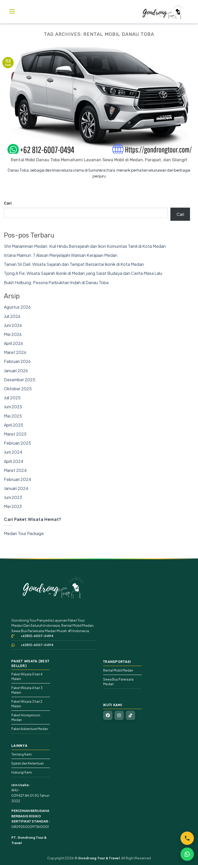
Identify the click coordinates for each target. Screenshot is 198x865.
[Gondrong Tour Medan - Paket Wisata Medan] (163, 11)
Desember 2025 (19, 379)
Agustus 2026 (17, 307)
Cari (8, 203)
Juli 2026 (12, 316)
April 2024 (13, 461)
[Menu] (12, 11)
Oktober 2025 (18, 388)
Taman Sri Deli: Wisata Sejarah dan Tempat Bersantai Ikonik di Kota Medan (74, 264)
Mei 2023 (13, 506)
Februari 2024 (17, 479)
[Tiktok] (130, 715)
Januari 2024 (16, 488)
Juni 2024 (13, 452)
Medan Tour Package (24, 533)
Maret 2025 (15, 434)
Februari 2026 (17, 361)
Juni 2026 (13, 325)
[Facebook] (107, 715)
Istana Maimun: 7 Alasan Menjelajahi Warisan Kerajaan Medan (60, 255)
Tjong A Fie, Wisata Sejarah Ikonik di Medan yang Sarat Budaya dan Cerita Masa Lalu (83, 273)
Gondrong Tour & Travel (99, 858)
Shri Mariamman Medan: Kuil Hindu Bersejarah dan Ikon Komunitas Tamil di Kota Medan (85, 246)
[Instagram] (119, 715)
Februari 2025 (17, 443)
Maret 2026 (15, 352)
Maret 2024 (15, 470)
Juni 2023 (13, 497)
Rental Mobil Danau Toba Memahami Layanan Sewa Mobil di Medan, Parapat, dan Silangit (99, 159)
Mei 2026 (13, 334)
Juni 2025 (13, 406)
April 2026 (13, 343)
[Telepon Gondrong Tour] (187, 838)
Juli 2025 (12, 397)
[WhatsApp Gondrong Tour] (187, 854)
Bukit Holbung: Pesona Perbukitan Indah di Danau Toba (56, 282)
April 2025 (13, 425)
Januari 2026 (16, 370)
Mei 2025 (13, 416)
